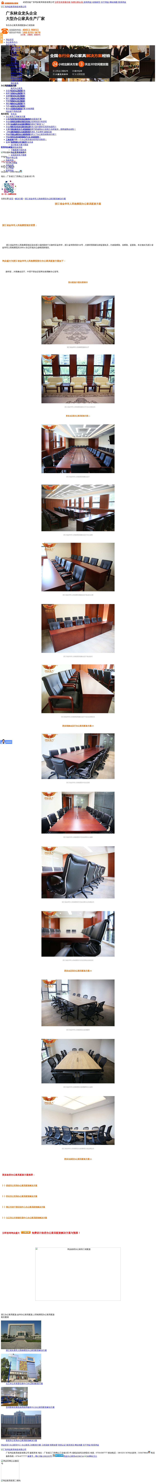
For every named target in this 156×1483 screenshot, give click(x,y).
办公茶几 (15, 63)
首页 (11, 199)
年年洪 (14, 114)
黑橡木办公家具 (17, 101)
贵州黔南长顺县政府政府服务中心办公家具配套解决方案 (30, 1407)
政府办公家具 (16, 73)
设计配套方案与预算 (19, 145)
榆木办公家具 (16, 104)
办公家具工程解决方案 (15, 117)
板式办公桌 (15, 50)
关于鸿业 (105, 2)
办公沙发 (15, 55)
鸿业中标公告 (12, 158)
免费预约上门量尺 (18, 142)
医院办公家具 (16, 75)
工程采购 (10, 140)
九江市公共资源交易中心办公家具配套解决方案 (26, 1218)
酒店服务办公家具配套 (20, 132)
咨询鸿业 (87, 2)
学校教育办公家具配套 (20, 129)
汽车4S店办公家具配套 (20, 134)
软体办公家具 (16, 93)
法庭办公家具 (16, 81)
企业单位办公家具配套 (20, 119)
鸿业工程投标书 (17, 152)
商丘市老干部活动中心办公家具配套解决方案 (25, 1207)
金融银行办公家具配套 (20, 124)
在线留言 (96, 2)
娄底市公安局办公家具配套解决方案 (21, 1440)
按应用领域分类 (13, 65)
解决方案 (19, 199)
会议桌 (14, 58)
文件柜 (14, 60)
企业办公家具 (16, 68)
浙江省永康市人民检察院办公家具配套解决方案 (26, 1350)
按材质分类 (11, 86)
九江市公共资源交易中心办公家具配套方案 (24, 1384)
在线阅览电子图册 (18, 155)
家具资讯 (70, 1445)
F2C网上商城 (11, 163)
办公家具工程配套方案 (31, 1445)
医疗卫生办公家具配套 (20, 127)
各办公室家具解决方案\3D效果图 (25, 137)
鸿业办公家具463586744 (73, 1456)
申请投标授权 (16, 147)
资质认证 (62, 1445)
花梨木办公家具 (17, 106)
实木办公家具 (16, 91)
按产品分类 (11, 45)
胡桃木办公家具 (17, 99)
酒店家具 (15, 83)
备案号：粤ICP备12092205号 (39, 1456)
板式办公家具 (16, 88)
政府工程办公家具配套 (20, 122)
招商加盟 (10, 165)
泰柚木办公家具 (17, 96)
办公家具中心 (12, 42)
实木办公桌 (15, 47)
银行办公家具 (16, 70)
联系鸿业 (122, 2)
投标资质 (10, 160)
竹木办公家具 (16, 109)
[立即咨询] (21, 172)
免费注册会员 (77, 2)
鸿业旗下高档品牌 (13, 111)
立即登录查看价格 (62, 2)
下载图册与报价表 (18, 150)
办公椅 (14, 52)
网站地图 (113, 2)
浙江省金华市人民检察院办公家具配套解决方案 (45, 199)
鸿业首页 (10, 40)
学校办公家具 (16, 78)
